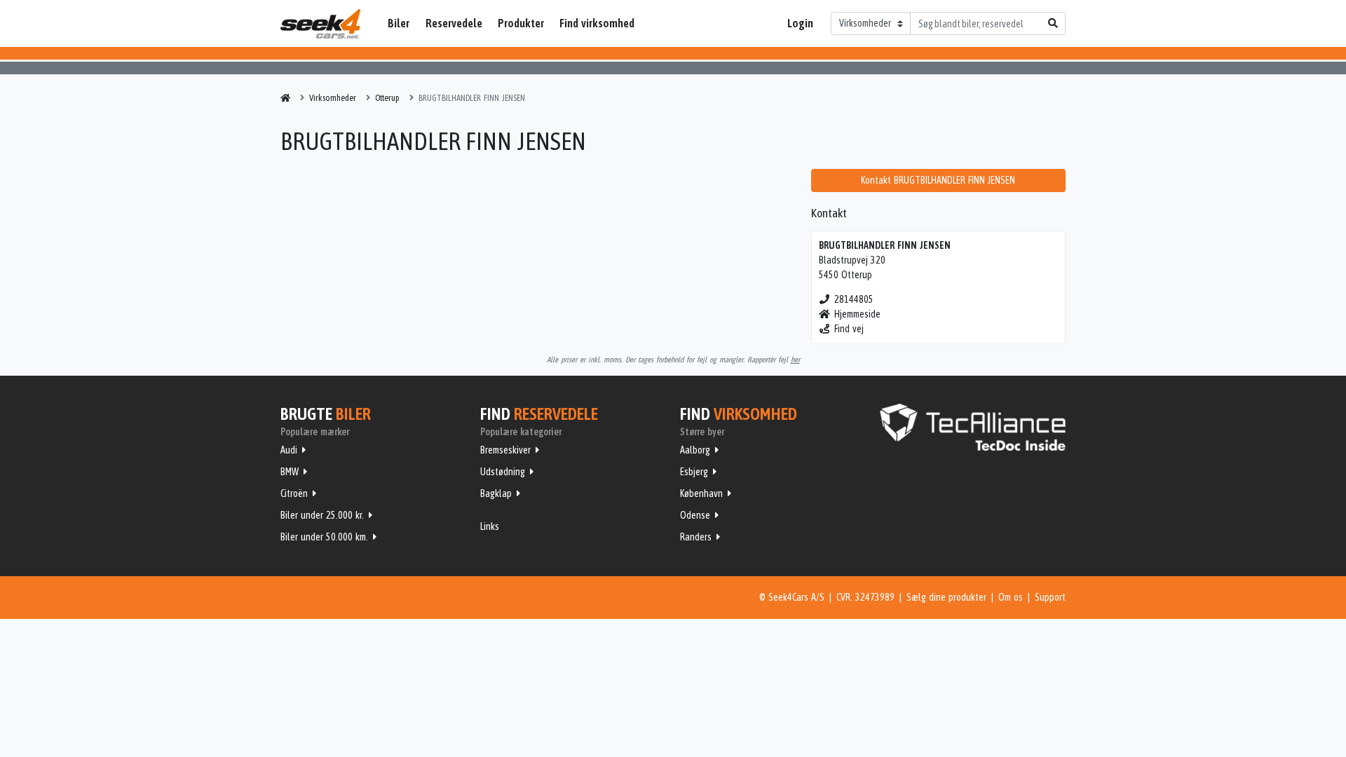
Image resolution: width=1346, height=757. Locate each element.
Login (800, 23)
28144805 (853, 299)
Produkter (521, 23)
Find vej (849, 328)
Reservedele (454, 23)
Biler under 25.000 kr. (322, 515)
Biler (398, 23)
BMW (289, 471)
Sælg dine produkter (946, 597)
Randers (696, 537)
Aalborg (695, 450)
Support (1050, 597)
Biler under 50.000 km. (324, 537)
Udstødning (502, 471)
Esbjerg (694, 471)
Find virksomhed (596, 23)
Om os (1010, 597)
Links (489, 526)
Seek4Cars (320, 24)
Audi (288, 450)
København (701, 493)
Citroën (294, 493)
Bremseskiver (505, 450)
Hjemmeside (857, 314)
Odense (695, 515)
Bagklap (496, 493)
